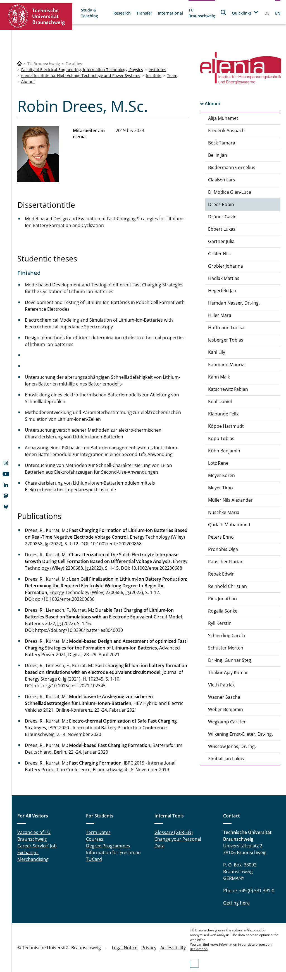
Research (122, 13)
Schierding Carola (226, 635)
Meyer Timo (220, 488)
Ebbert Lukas (221, 229)
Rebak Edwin (221, 574)
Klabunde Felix (223, 414)
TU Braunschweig (202, 12)
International (170, 13)
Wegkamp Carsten (227, 722)
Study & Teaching (89, 12)
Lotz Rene (218, 463)
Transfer (144, 13)
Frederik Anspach (226, 130)
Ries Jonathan (222, 598)
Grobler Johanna (225, 266)
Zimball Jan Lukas (226, 759)
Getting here (236, 903)
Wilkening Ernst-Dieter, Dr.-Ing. (240, 734)
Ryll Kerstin (220, 623)
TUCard (94, 859)
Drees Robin (221, 204)
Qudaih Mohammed (229, 525)
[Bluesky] (5, 507)
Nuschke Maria (223, 512)
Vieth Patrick (221, 685)
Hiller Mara (219, 315)
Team (172, 75)
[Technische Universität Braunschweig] (36, 16)
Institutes (157, 69)
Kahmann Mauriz (226, 364)
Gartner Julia (221, 241)
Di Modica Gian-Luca (229, 192)
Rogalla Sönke (222, 611)
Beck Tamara (221, 143)
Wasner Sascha (224, 697)
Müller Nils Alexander (230, 500)
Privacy (148, 948)
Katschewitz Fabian (228, 389)
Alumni (28, 81)
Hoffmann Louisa (226, 327)
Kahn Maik (219, 377)
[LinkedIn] (5, 485)
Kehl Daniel (220, 401)
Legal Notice (124, 948)
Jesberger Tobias (225, 340)
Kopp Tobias (221, 438)
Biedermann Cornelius (231, 167)
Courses (94, 839)
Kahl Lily (216, 352)
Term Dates (98, 832)
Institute (153, 75)
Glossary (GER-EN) (173, 832)
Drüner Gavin (222, 217)
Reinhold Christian (227, 586)
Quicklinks (242, 13)
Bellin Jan (217, 155)
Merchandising (33, 859)
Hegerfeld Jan (222, 291)
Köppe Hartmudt (226, 426)
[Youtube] (5, 474)
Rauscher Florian (226, 562)
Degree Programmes (108, 846)
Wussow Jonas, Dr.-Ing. (232, 746)
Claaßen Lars (221, 180)
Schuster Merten (225, 648)
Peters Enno (221, 537)
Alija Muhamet (223, 118)
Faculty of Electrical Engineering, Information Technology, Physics (82, 69)
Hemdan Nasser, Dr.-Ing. (234, 303)
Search (223, 12)
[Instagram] (5, 463)
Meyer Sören (221, 475)
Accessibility (173, 948)
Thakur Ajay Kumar (228, 672)
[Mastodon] (5, 496)
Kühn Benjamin (224, 451)
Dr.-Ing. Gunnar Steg (229, 660)
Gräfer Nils (219, 254)
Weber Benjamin (225, 709)
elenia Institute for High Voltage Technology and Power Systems (80, 75)
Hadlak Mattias (223, 278)
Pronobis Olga (223, 549)
